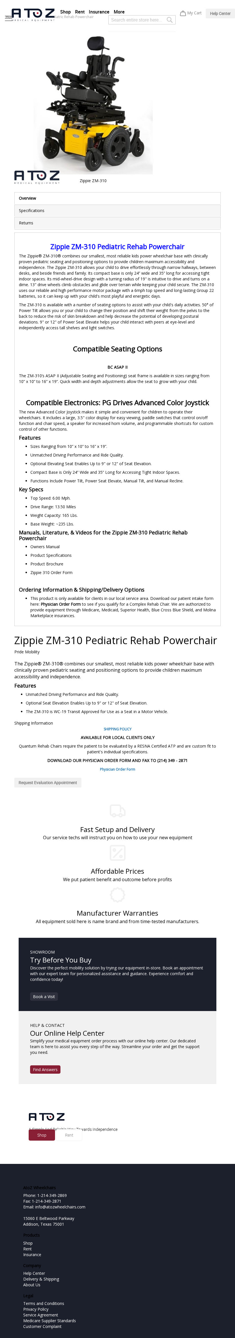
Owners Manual (45, 546)
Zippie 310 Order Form (51, 572)
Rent (80, 12)
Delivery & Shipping (41, 1279)
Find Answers (45, 1069)
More (119, 12)
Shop (65, 12)
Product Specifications (51, 555)
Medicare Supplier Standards (49, 1320)
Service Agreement (40, 1315)
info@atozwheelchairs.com (60, 1207)
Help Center (220, 13)
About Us (31, 1284)
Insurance (99, 12)
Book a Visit (44, 996)
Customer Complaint (42, 1326)
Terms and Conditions (43, 1303)
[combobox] (142, 19)
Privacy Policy (35, 1309)
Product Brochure (46, 564)
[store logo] (32, 15)
